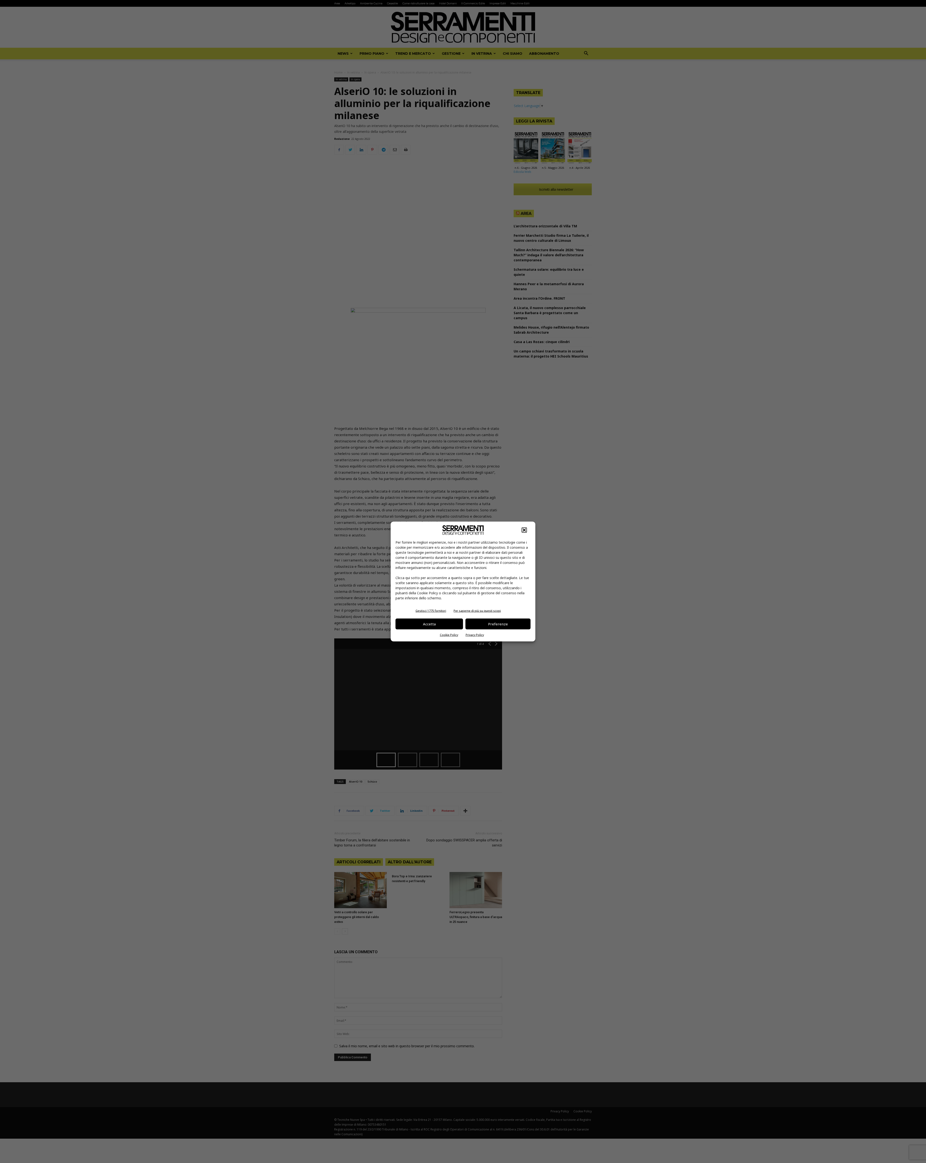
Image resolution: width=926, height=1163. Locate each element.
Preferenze (498, 624)
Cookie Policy (449, 635)
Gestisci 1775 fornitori (430, 611)
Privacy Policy (475, 635)
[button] (524, 529)
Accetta (429, 624)
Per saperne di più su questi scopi (477, 611)
